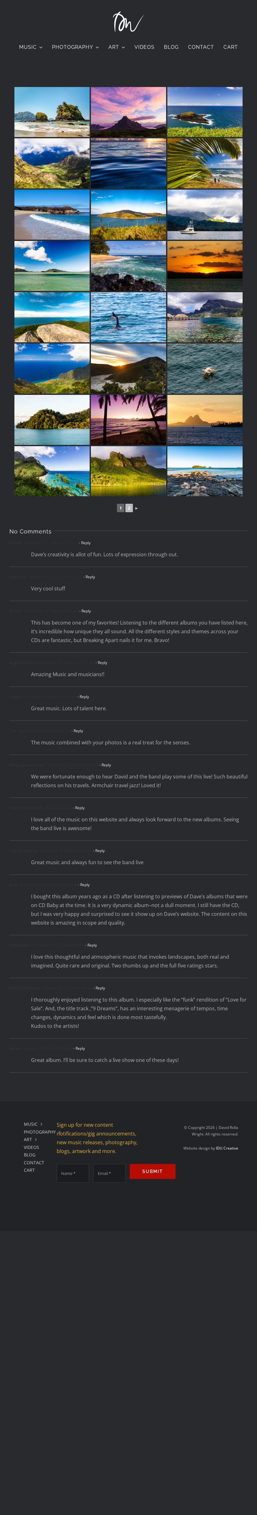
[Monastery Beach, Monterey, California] (52, 215)
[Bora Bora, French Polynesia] (205, 420)
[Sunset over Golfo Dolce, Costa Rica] (205, 266)
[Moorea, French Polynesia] (205, 317)
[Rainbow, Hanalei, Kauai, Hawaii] (205, 215)
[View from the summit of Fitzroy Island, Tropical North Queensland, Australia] (52, 317)
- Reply (84, 542)
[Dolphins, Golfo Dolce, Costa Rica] (128, 317)
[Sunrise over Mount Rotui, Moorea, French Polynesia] (128, 112)
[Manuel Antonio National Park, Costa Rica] (52, 112)
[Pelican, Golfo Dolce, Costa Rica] (205, 369)
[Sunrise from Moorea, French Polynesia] (128, 163)
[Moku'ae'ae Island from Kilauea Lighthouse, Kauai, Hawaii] (205, 112)
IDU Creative (227, 1148)
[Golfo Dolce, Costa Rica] (52, 420)
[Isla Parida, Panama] (205, 471)
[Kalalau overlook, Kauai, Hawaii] (52, 163)
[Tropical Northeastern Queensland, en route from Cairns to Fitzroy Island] (52, 266)
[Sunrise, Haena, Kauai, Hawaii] (128, 420)
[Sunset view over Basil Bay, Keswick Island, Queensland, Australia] (128, 369)
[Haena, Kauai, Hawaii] (205, 163)
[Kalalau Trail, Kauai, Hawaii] (52, 471)
